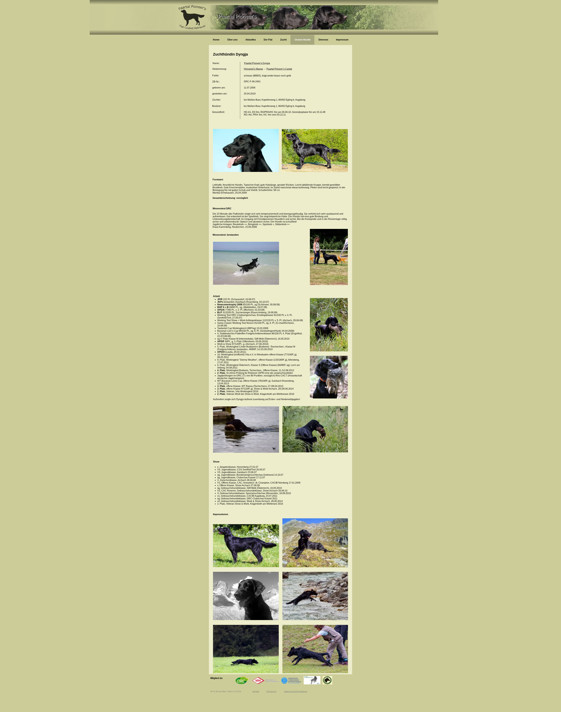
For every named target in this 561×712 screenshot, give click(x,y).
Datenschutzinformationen (295, 691)
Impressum (271, 691)
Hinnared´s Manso (253, 69)
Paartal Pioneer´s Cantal (279, 69)
